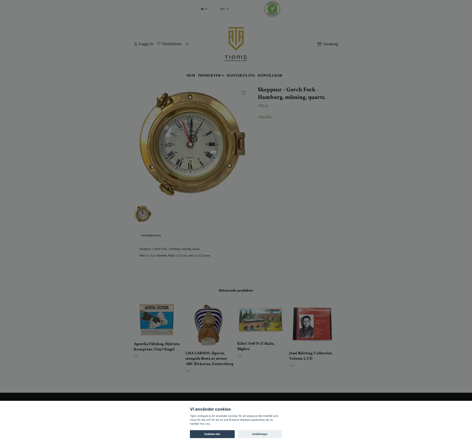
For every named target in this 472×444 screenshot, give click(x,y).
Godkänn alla (212, 434)
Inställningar (260, 434)
